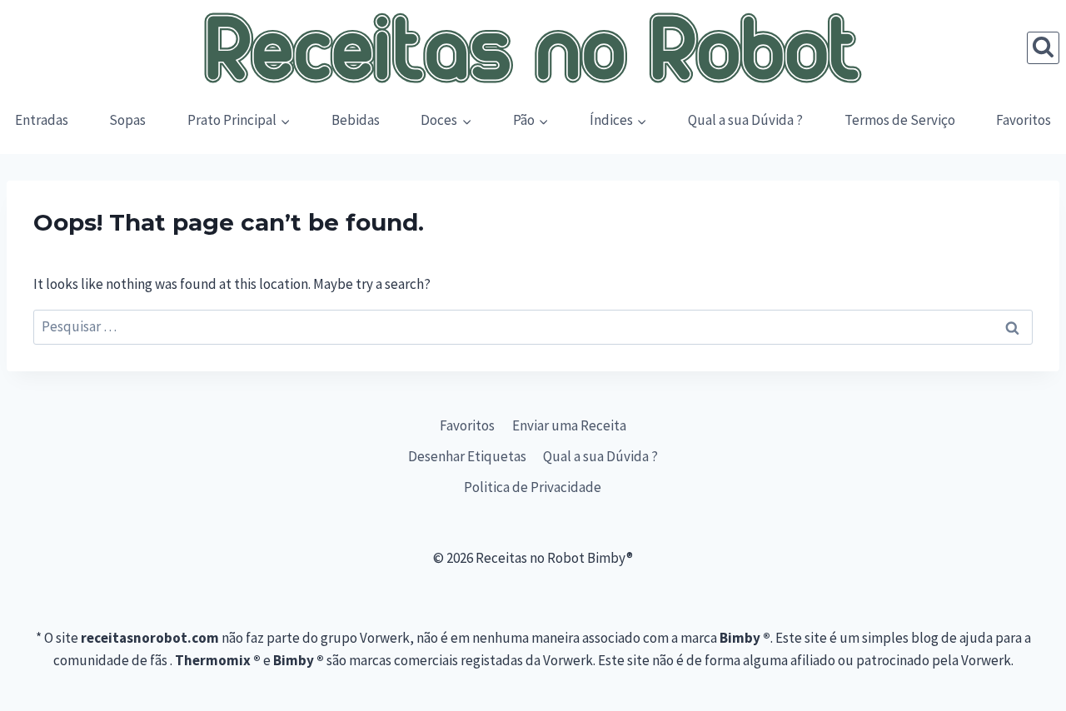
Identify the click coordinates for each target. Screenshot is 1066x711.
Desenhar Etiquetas (467, 456)
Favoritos (1023, 120)
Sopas (127, 120)
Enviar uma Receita (569, 425)
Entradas (41, 120)
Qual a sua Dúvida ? (745, 120)
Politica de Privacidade (532, 487)
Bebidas (355, 120)
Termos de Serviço (899, 120)
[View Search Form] (1043, 48)
